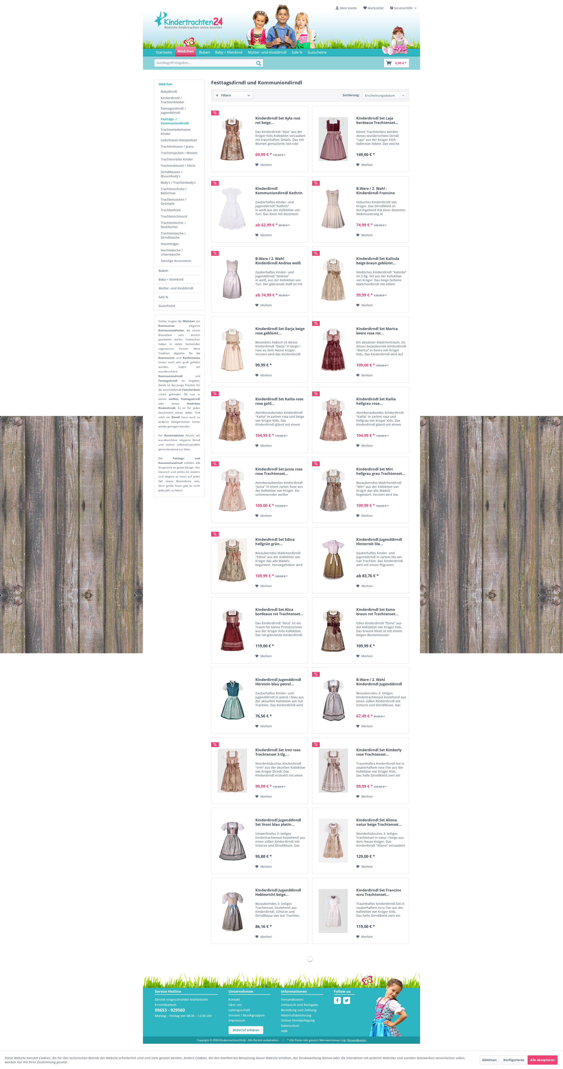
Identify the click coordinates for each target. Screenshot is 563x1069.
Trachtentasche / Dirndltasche (173, 235)
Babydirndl (169, 91)
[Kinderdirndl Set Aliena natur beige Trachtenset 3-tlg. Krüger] (333, 840)
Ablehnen (489, 1060)
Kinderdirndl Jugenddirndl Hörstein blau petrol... (278, 681)
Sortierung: (351, 95)
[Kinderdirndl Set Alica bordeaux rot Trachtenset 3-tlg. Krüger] (232, 630)
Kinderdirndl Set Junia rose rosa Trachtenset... (278, 471)
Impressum (236, 1020)
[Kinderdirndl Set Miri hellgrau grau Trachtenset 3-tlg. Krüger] (333, 489)
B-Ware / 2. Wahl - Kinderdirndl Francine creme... (375, 190)
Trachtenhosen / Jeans (177, 146)
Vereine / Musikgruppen (246, 1015)
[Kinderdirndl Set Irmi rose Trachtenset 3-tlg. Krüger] (232, 770)
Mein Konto (348, 8)
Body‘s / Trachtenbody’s (178, 182)
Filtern (225, 95)
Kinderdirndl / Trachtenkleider (172, 100)
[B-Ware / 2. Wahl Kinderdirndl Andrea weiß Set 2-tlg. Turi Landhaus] (232, 279)
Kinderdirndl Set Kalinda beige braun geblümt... (377, 260)
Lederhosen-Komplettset (179, 140)
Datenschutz (290, 1026)
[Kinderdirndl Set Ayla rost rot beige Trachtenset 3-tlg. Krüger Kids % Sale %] (232, 139)
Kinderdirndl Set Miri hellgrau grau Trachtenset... (380, 471)
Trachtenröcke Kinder (177, 159)
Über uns (235, 1005)
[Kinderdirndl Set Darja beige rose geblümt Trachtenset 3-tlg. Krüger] (232, 349)
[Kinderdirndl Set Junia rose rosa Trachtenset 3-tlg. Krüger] (232, 489)
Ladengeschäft (239, 1010)
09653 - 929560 (170, 1010)
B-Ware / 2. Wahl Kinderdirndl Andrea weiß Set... (278, 260)
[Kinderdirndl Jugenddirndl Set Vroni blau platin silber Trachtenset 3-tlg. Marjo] (232, 840)
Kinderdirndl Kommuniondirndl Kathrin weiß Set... (279, 190)
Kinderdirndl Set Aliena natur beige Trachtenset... (379, 822)
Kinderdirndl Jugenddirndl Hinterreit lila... (379, 541)
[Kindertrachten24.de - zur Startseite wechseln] (189, 24)
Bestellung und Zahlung (298, 1010)
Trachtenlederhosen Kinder (176, 131)
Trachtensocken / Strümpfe (173, 201)
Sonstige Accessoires (176, 261)
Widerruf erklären (246, 1030)
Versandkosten (292, 999)
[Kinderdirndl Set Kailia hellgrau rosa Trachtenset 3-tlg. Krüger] (333, 419)
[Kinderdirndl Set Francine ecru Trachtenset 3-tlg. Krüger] (333, 910)
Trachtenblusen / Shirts (178, 165)
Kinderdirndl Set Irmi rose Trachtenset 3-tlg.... (277, 752)
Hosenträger (170, 244)
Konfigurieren (513, 1060)
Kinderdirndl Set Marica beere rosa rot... (377, 331)
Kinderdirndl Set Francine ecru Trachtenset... (378, 892)
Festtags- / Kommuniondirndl (175, 121)
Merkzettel (376, 8)
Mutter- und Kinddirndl (176, 288)
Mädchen (165, 84)
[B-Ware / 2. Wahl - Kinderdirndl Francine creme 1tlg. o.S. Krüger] (333, 209)
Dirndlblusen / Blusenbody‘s (171, 174)
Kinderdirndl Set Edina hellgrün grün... (275, 541)
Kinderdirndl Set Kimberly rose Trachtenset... (379, 752)
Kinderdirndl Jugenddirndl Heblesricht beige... (278, 892)
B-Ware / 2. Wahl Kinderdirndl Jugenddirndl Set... (379, 681)
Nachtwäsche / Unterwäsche (172, 252)
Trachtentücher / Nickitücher (173, 225)
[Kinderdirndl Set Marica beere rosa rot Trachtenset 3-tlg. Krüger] (333, 349)
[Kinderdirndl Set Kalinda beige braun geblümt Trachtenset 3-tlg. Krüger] (333, 279)
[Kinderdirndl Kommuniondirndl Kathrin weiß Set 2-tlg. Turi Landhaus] (232, 209)
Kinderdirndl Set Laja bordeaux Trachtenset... (377, 120)
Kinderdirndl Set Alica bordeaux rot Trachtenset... (279, 611)
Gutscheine (167, 306)
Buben (163, 271)
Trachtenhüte (171, 210)
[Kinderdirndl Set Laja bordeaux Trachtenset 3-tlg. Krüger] (333, 139)
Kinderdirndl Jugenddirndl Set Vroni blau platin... (278, 822)
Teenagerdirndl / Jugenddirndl (173, 110)
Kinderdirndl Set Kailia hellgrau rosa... (376, 401)
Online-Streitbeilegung (298, 1020)
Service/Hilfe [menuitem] (403, 8)
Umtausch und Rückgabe (299, 1005)
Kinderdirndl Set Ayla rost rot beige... (277, 120)
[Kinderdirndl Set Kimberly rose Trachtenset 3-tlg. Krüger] (333, 770)
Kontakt (234, 999)
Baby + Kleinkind (171, 279)
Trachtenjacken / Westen (179, 153)
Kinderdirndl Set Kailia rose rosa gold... (279, 401)
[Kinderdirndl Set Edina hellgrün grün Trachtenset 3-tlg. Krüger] (232, 560)
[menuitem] (346, 8)
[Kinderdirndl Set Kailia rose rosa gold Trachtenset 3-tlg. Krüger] (232, 419)
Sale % (163, 297)
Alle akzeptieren (542, 1060)
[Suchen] (258, 63)
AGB (284, 1031)
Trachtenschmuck (174, 216)
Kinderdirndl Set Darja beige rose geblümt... (280, 331)
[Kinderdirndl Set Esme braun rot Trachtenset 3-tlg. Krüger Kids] (333, 630)
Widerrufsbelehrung (296, 1015)
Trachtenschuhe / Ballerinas (174, 191)
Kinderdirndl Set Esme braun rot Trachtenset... (377, 611)
